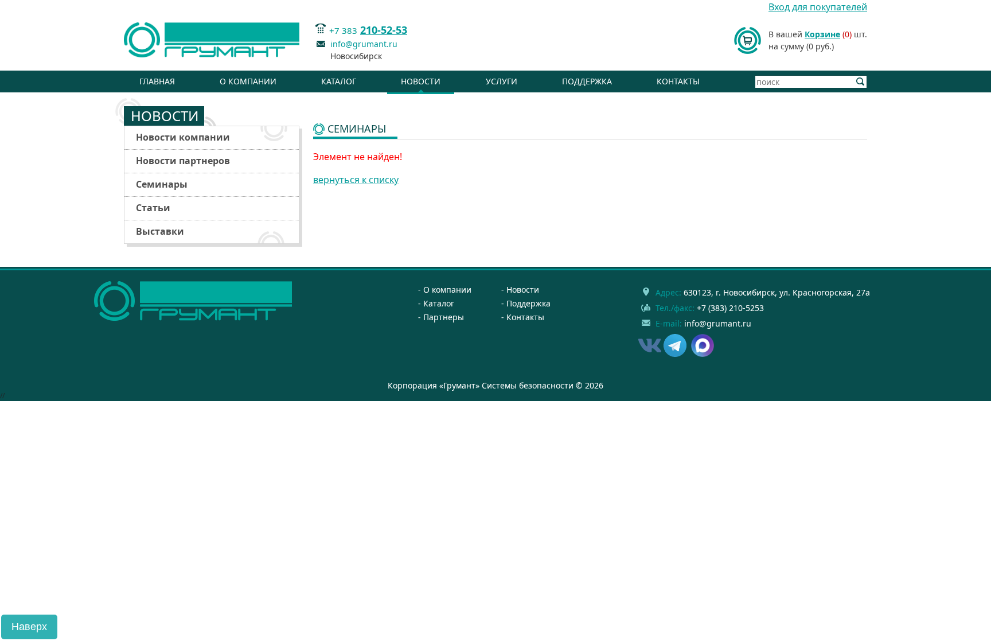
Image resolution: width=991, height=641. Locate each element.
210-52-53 (383, 30)
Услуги (501, 81)
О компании (248, 81)
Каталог (338, 81)
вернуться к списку (356, 179)
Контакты (678, 81)
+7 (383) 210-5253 (730, 307)
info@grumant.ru (363, 43)
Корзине (822, 34)
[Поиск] (861, 82)
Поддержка (587, 81)
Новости (420, 81)
